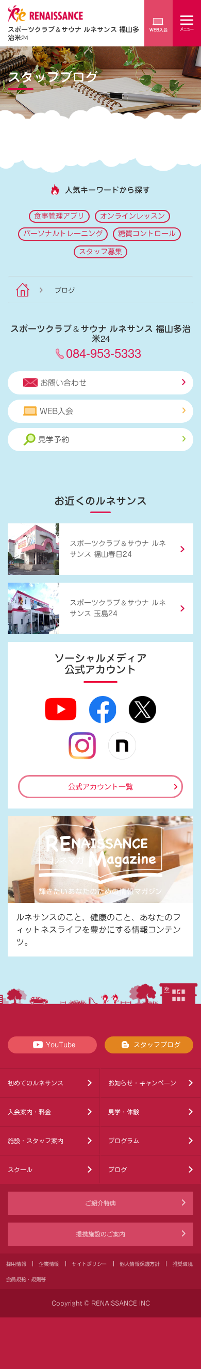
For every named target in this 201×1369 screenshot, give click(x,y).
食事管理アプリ (59, 216)
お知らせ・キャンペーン (142, 1083)
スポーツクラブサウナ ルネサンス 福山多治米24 (73, 33)
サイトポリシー (89, 1263)
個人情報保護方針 (140, 1263)
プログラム (123, 1140)
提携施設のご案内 (100, 1234)
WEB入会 (56, 411)
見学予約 (53, 439)
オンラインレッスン (132, 216)
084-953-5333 (103, 352)
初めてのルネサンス (35, 1083)
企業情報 (49, 1263)
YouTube (60, 1045)
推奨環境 (183, 1263)
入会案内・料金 (29, 1112)
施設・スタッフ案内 (35, 1140)
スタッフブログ (156, 1045)
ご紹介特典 (100, 1203)
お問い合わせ (63, 383)
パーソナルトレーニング (63, 233)
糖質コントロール (147, 233)
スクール (20, 1169)
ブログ (117, 1169)
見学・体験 (123, 1112)
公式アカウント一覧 (100, 786)
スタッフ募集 (100, 251)
